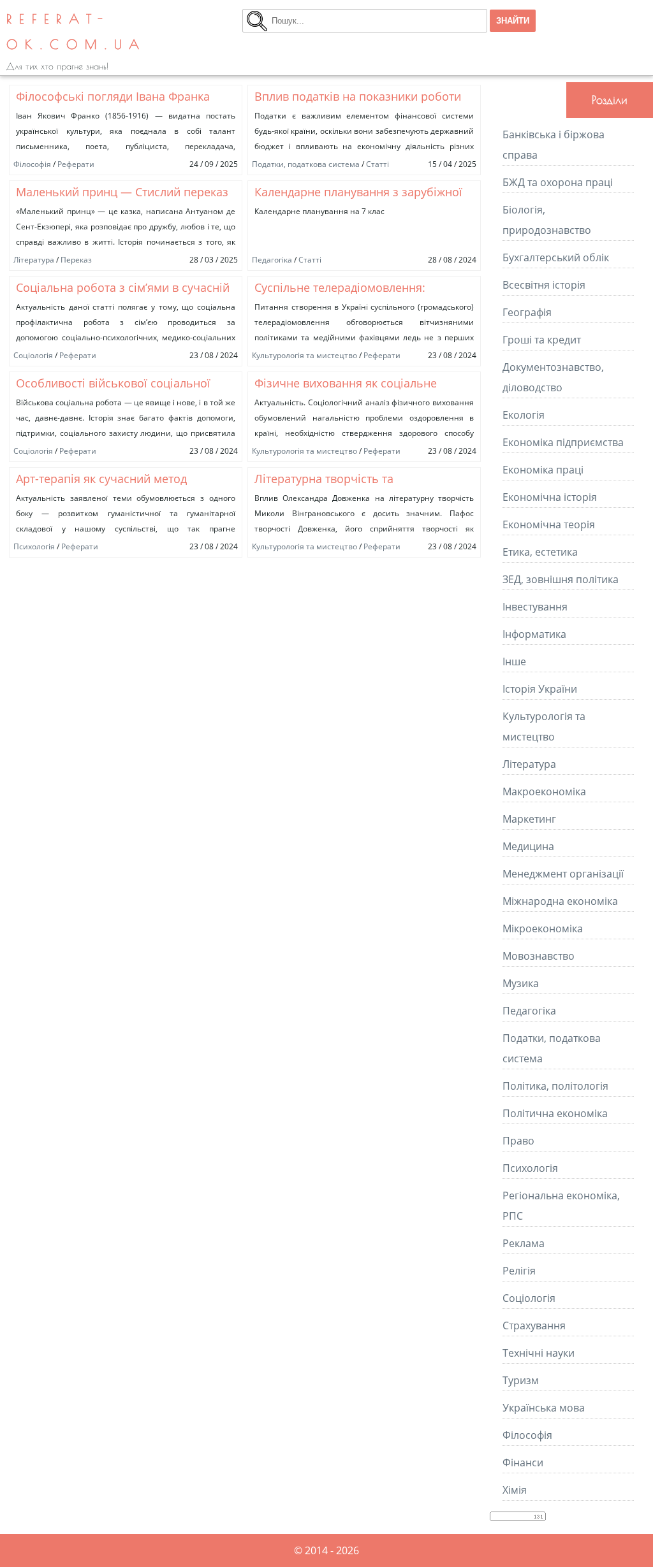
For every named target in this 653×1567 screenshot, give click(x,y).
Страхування (534, 1325)
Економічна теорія (549, 524)
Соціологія (33, 355)
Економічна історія (550, 497)
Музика (521, 983)
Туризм (521, 1380)
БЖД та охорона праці (558, 182)
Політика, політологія (555, 1086)
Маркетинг (529, 819)
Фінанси (523, 1462)
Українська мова (544, 1408)
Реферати (75, 164)
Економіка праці (543, 470)
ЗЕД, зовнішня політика (561, 579)
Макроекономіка (544, 791)
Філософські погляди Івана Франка (113, 96)
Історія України (540, 689)
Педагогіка (272, 259)
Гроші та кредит (542, 340)
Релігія (519, 1271)
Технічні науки (539, 1353)
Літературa (33, 259)
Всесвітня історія (544, 285)
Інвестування (535, 607)
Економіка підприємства (563, 442)
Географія (527, 312)
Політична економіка (555, 1113)
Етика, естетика (540, 552)
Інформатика (534, 634)
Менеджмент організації (563, 874)
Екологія (524, 415)
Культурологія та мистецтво (304, 355)
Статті (377, 164)
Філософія (32, 164)
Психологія (34, 546)
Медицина (528, 846)
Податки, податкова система (306, 164)
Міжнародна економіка (560, 901)
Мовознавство (539, 956)
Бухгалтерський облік (556, 257)
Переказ (76, 259)
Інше (514, 661)
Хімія (515, 1490)
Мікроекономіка (543, 928)
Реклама (524, 1243)
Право (518, 1141)
